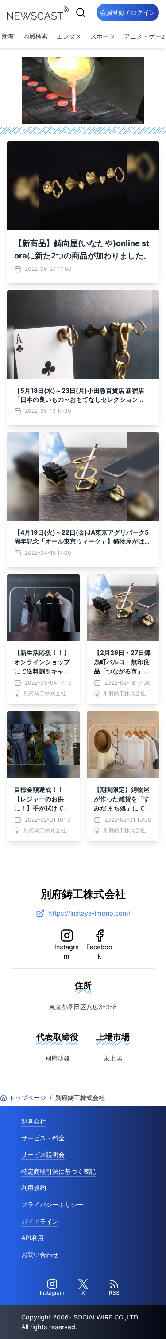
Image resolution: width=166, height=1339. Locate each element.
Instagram (66, 951)
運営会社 (33, 1121)
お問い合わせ (39, 1254)
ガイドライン (39, 1221)
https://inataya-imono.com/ (89, 913)
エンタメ (69, 36)
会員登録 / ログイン (127, 12)
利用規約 (33, 1187)
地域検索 (35, 36)
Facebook (99, 951)
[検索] (80, 12)
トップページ (27, 1097)
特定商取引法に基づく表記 (58, 1171)
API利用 (32, 1237)
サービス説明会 (43, 1154)
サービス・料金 (43, 1138)
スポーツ (102, 36)
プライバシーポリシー (52, 1204)
